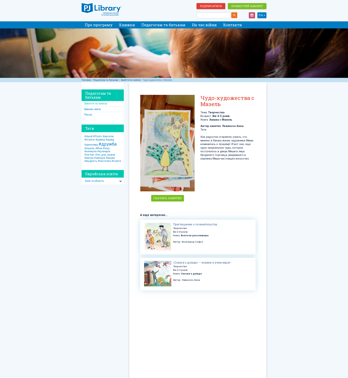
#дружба (108, 144)
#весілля (108, 136)
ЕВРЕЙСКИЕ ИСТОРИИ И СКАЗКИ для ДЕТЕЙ (101, 9)
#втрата (89, 139)
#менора (99, 157)
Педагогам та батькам (163, 24)
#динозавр (91, 144)
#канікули (90, 151)
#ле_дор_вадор (105, 154)
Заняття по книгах (130, 80)
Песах (88, 114)
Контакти (232, 24)
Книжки (127, 24)
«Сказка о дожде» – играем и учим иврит (202, 262)
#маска (89, 157)
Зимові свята (92, 109)
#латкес (89, 154)
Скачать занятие (168, 198)
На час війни (204, 24)
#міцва (110, 157)
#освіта (116, 160)
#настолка (104, 160)
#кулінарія (103, 151)
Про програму (99, 24)
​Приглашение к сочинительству (195, 224)
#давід (109, 139)
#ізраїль (89, 148)
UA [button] (261, 15)
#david (88, 136)
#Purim (97, 136)
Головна (86, 80)
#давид (100, 139)
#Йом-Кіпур (102, 148)
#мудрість (90, 160)
